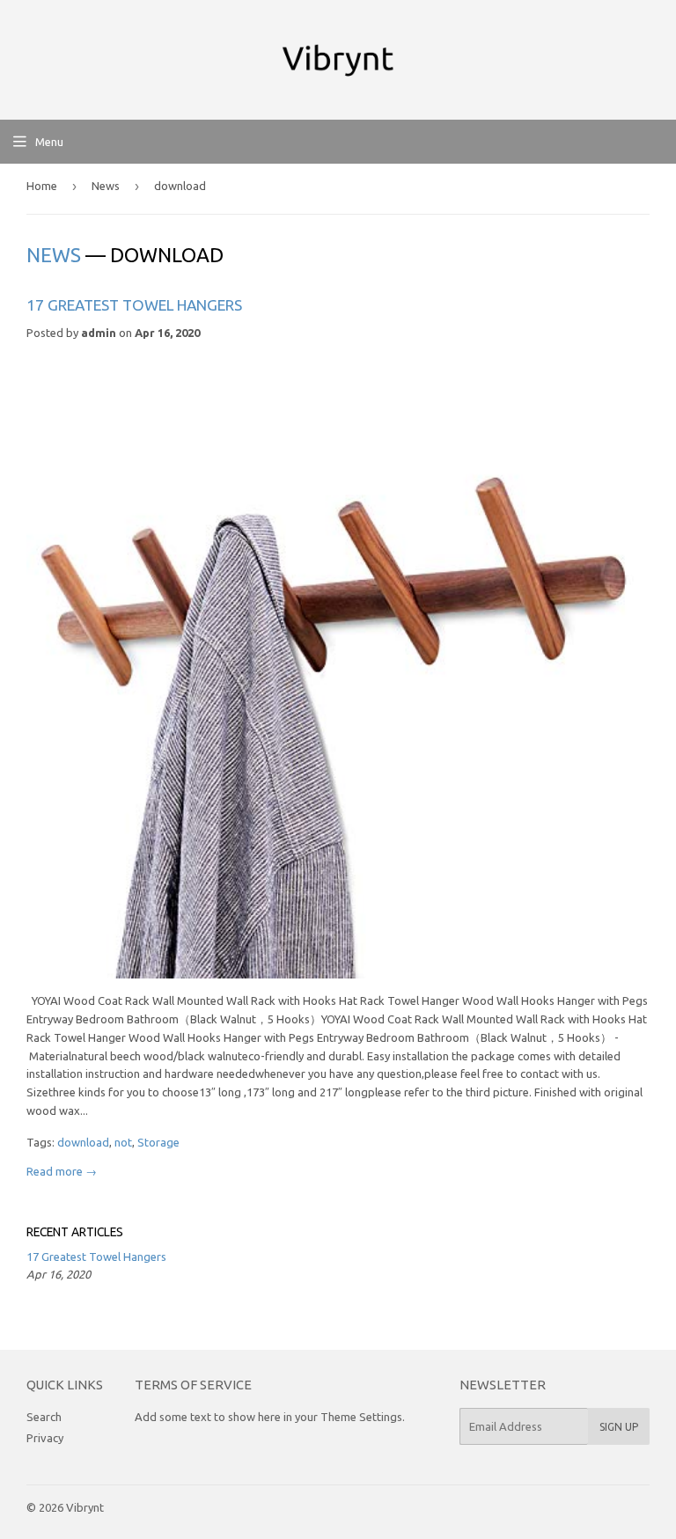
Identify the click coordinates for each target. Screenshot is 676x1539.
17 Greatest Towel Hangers (134, 305)
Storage (158, 1142)
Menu (49, 142)
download (83, 1142)
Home (41, 186)
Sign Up (618, 1427)
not (123, 1142)
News (106, 186)
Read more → (61, 1171)
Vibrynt (85, 1507)
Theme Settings (361, 1417)
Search (44, 1417)
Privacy (44, 1438)
